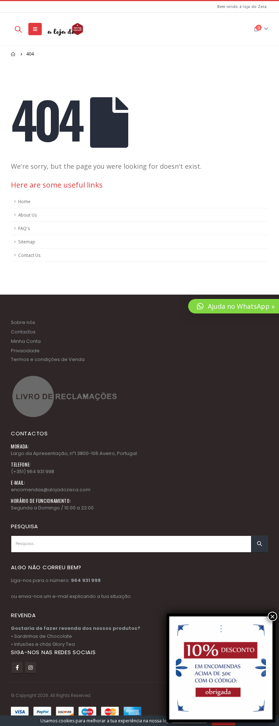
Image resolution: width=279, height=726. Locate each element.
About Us (27, 215)
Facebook (17, 667)
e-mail (60, 596)
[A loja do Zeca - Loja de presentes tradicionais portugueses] (65, 29)
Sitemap (26, 242)
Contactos (23, 331)
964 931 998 (86, 580)
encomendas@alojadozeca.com (50, 489)
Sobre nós (23, 322)
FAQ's (24, 228)
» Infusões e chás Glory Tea (43, 644)
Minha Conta (26, 341)
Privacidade (25, 350)
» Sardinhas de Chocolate (41, 636)
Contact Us (29, 255)
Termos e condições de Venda (48, 359)
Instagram (30, 667)
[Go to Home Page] (13, 54)
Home (24, 201)
